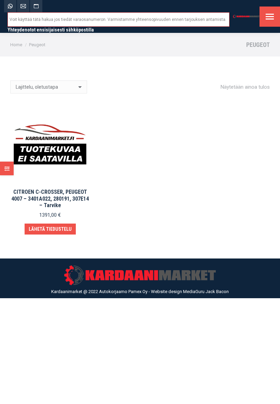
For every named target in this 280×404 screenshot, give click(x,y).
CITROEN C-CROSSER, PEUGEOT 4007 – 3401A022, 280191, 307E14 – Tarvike (50, 198)
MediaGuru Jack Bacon (206, 291)
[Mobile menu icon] (270, 17)
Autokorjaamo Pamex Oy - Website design (141, 291)
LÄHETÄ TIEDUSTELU (50, 229)
